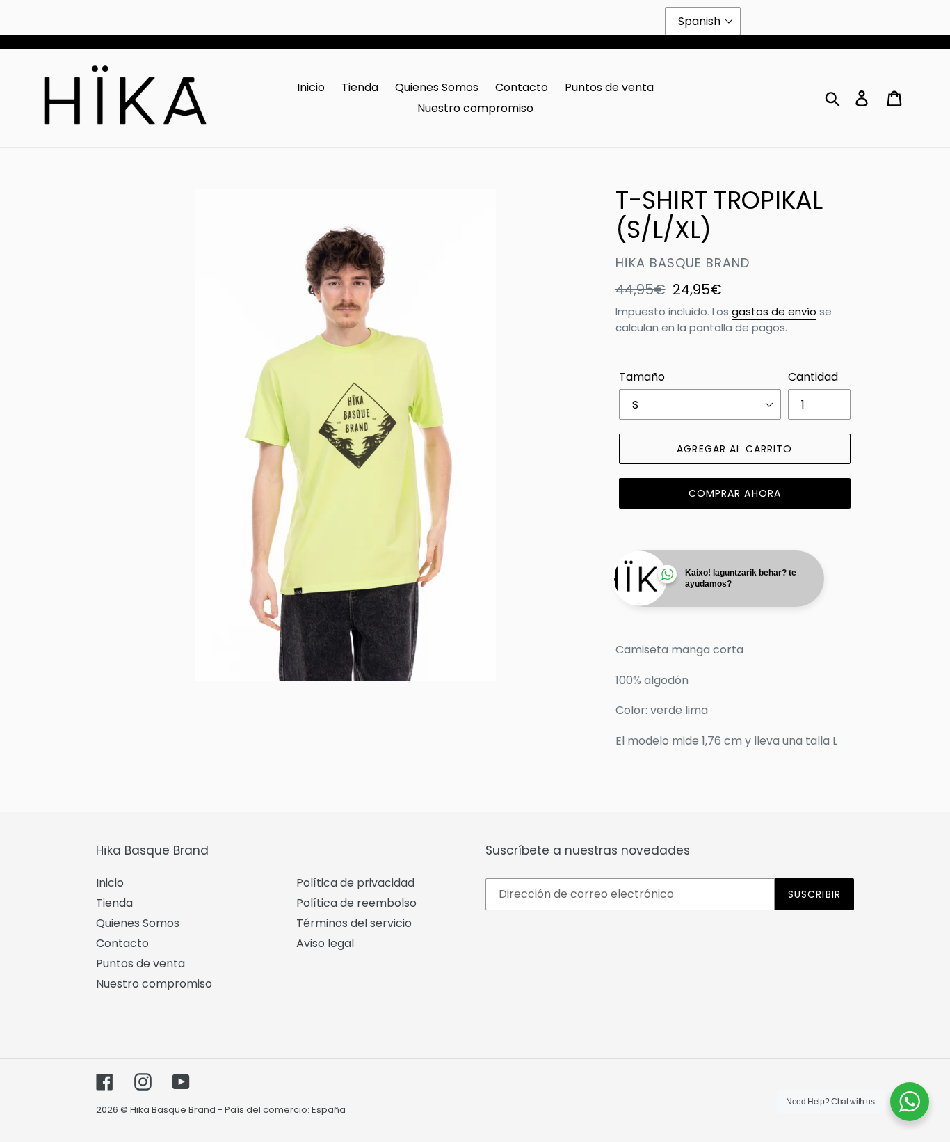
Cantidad (813, 377)
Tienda (114, 903)
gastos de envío (774, 311)
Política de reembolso (356, 903)
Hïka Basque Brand (173, 1109)
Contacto (122, 943)
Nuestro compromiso (154, 984)
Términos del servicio (354, 923)
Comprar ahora (735, 493)
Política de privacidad (355, 883)
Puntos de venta (140, 963)
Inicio (110, 883)
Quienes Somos (137, 923)
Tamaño (642, 377)
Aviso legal (325, 943)
